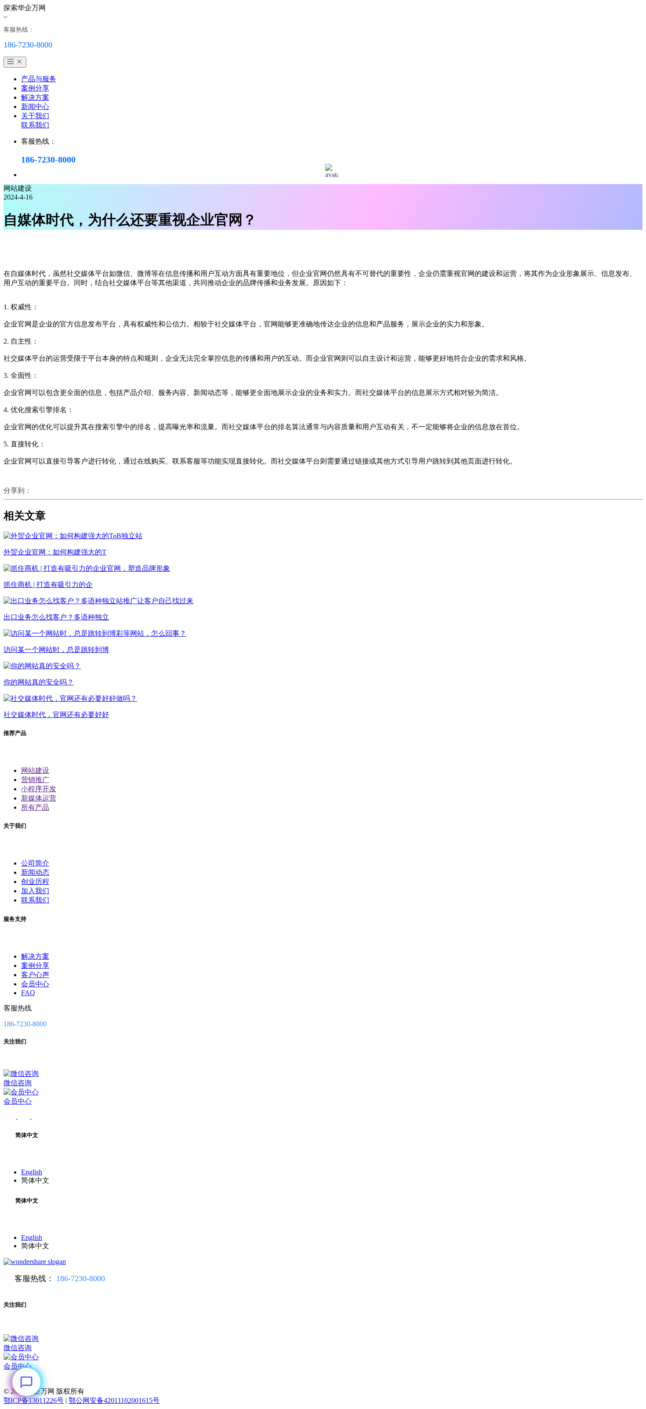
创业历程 (35, 881)
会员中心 (35, 984)
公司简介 (35, 863)
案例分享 (35, 88)
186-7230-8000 (80, 1278)
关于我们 (35, 116)
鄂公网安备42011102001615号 (114, 1400)
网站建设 (35, 770)
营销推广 (35, 779)
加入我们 (35, 891)
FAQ (28, 992)
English (31, 1172)
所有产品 (35, 807)
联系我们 (35, 125)
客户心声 (35, 974)
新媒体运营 (38, 798)
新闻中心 (35, 106)
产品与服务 (38, 79)
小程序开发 (38, 789)
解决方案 (35, 97)
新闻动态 (35, 872)
